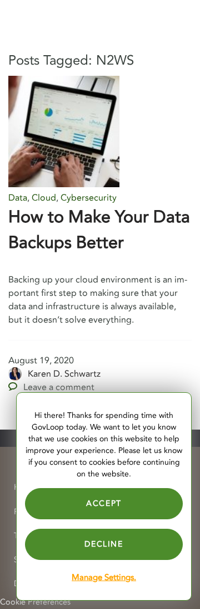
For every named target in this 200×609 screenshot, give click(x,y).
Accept (104, 503)
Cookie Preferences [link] (35, 602)
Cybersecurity (89, 198)
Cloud (44, 198)
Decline (103, 544)
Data (17, 198)
